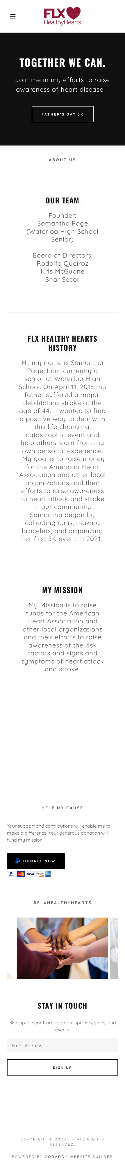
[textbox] (62, 1045)
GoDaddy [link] (56, 1156)
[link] (62, 16)
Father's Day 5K (63, 114)
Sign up (62, 1067)
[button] (9, 16)
